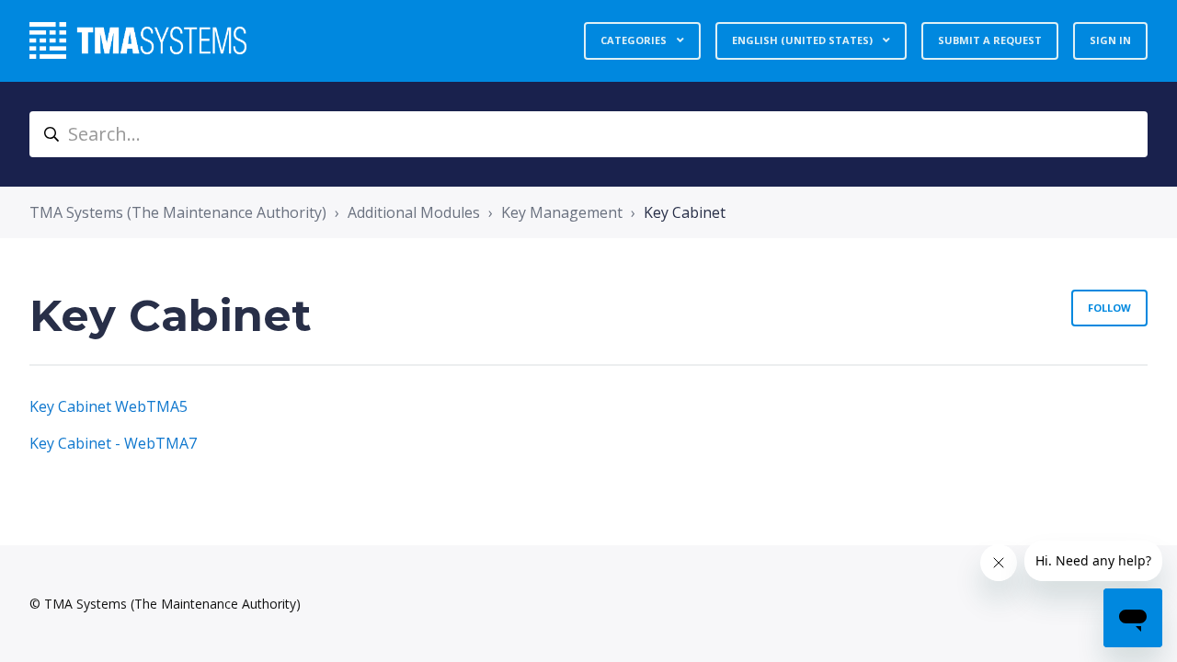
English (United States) (803, 40)
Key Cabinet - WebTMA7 (113, 443)
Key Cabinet (685, 212)
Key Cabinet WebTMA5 (108, 406)
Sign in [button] (1110, 40)
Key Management (562, 212)
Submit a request (990, 40)
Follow (1109, 307)
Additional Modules (414, 212)
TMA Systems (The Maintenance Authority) (177, 212)
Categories (634, 40)
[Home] (137, 40)
